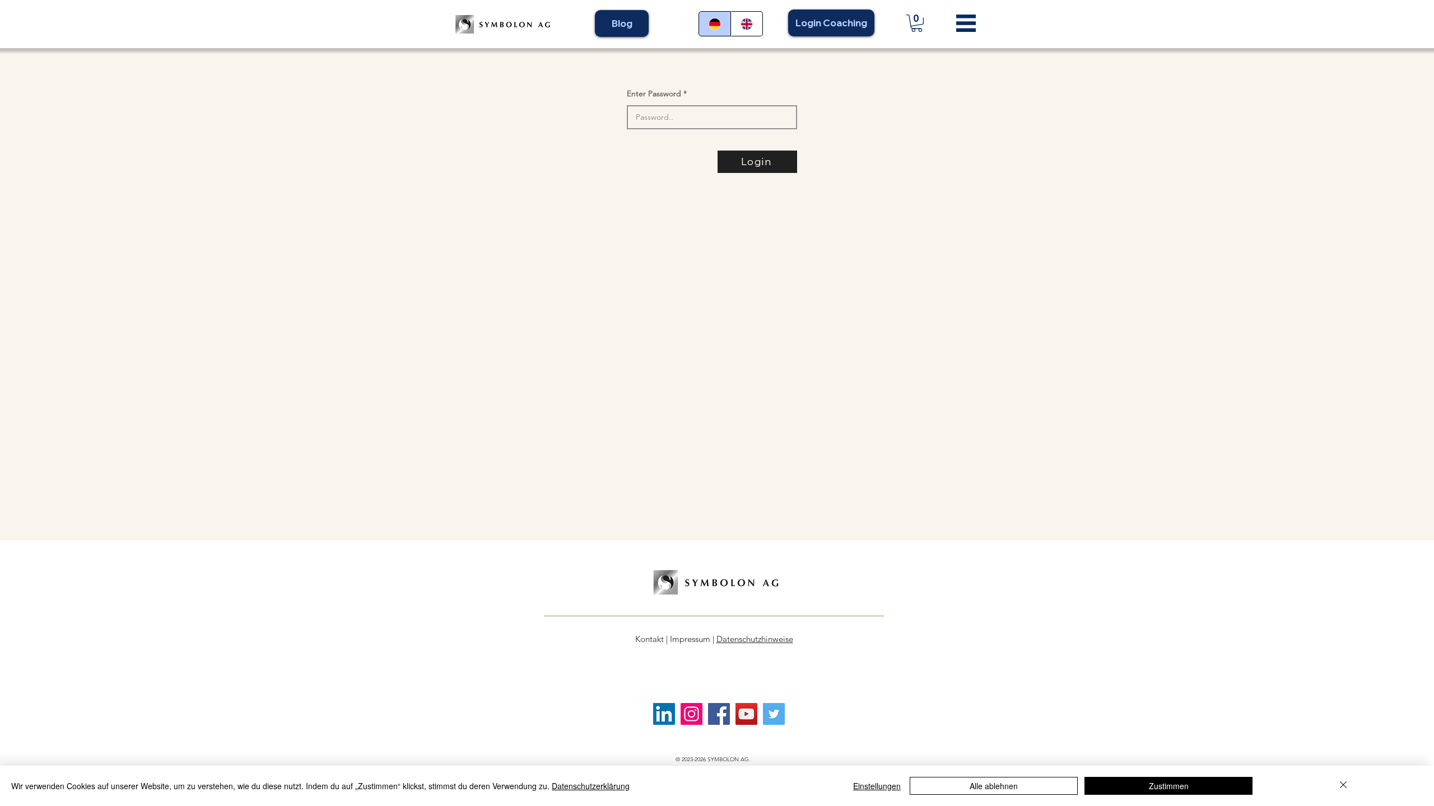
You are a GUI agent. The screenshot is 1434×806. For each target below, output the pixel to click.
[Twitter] (774, 714)
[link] (916, 23)
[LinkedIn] (664, 714)
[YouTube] (746, 714)
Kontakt (649, 639)
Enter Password (654, 93)
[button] (966, 23)
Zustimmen (1169, 785)
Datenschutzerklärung (591, 785)
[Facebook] (719, 714)
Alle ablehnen (994, 785)
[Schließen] (1343, 786)
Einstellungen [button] (877, 785)
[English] (747, 23)
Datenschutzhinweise (754, 639)
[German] (715, 23)
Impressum (690, 639)
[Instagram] (691, 714)
